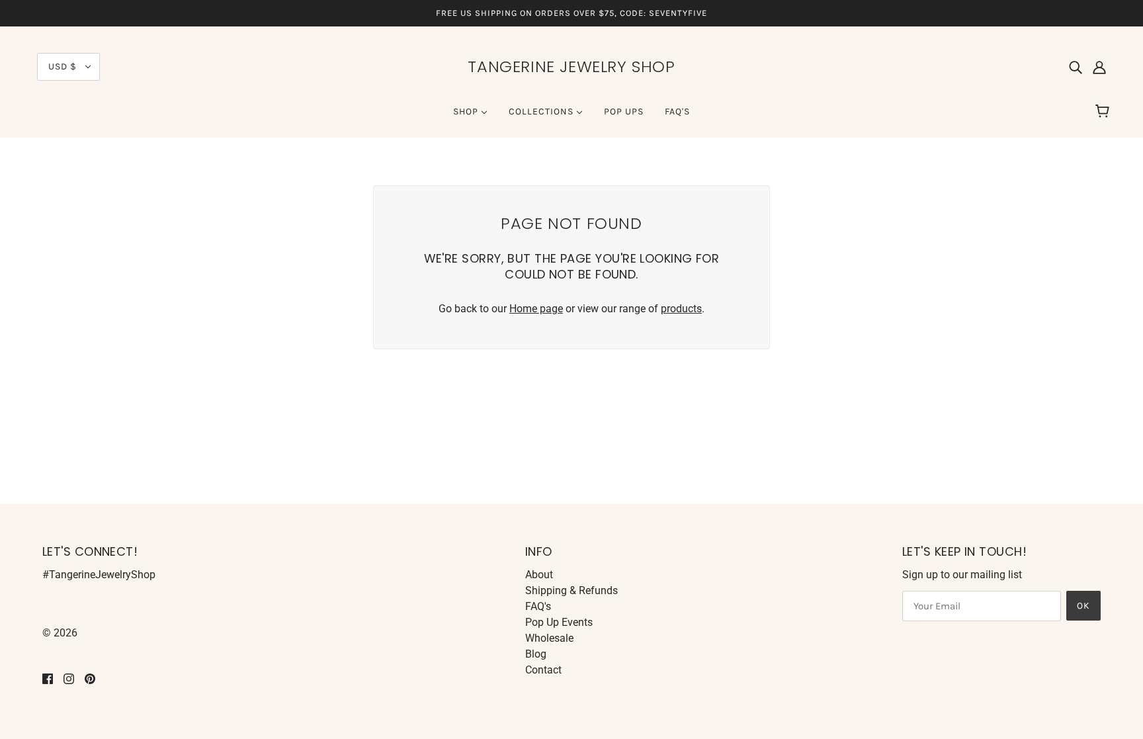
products (681, 308)
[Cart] (1104, 111)
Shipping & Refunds (571, 590)
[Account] (1099, 67)
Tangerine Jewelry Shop (571, 66)
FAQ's (538, 606)
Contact (543, 670)
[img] (1075, 67)
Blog (535, 654)
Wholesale (549, 638)
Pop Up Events (559, 622)
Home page (536, 308)
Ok (1083, 605)
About (539, 574)
